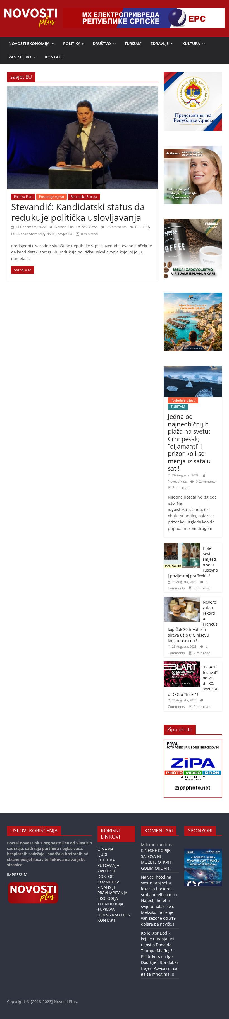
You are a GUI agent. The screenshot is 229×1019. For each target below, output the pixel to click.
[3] (200, 883)
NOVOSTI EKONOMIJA (29, 43)
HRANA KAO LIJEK (113, 914)
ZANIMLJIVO (20, 57)
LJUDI (102, 854)
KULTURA (191, 43)
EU (13, 233)
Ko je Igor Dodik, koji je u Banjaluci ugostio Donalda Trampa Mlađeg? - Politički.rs (158, 944)
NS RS (51, 233)
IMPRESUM (17, 874)
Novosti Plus (65, 226)
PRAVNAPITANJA (112, 892)
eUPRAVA (106, 909)
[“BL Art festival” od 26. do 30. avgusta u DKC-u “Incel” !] (182, 664)
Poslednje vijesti (51, 196)
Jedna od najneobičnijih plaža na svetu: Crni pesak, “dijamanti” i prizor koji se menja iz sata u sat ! (189, 442)
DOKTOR (105, 876)
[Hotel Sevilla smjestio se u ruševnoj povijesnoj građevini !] (182, 545)
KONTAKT (54, 57)
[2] (194, 883)
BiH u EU (142, 226)
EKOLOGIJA (107, 898)
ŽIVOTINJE (106, 871)
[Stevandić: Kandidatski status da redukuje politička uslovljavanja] (82, 90)
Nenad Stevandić (31, 233)
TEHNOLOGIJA (110, 904)
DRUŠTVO (102, 43)
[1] (189, 883)
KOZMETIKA (108, 881)
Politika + (73, 43)
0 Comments (116, 226)
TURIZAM (133, 43)
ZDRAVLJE (160, 43)
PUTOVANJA (108, 865)
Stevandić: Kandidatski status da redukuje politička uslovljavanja (78, 212)
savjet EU (65, 233)
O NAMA (105, 849)
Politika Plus (23, 196)
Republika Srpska (84, 196)
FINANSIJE (106, 887)
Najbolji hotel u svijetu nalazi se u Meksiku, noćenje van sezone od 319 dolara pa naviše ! (158, 912)
